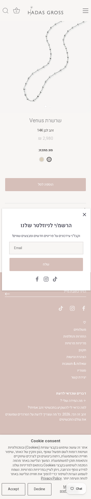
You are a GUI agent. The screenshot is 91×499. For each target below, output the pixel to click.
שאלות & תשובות (74, 363)
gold (42, 159)
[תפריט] (85, 10)
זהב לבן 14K (49, 159)
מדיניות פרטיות (75, 343)
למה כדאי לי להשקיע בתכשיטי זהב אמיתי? (57, 407)
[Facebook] (37, 279)
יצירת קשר (78, 377)
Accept (13, 489)
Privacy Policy (51, 478)
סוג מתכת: (45, 150)
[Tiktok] (55, 279)
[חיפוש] (5, 11)
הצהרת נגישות (76, 356)
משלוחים (80, 329)
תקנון (82, 350)
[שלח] (7, 294)
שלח (46, 264)
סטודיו (81, 370)
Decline (39, 489)
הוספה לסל (45, 184)
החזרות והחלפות (74, 336)
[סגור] (84, 214)
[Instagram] (46, 279)
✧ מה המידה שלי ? (73, 400)
